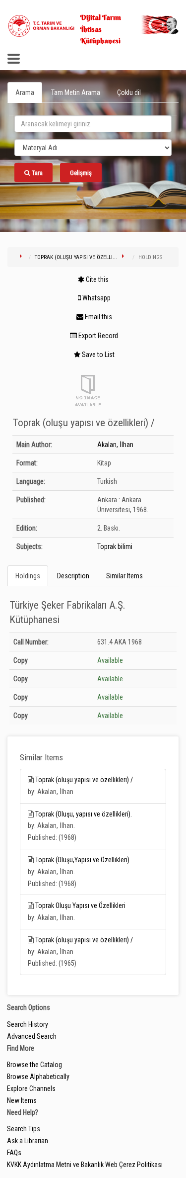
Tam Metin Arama (75, 92)
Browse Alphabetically (38, 1077)
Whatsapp (96, 298)
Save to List (97, 355)
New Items (22, 1100)
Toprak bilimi (114, 546)
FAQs (14, 1153)
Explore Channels (31, 1088)
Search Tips (23, 1129)
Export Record (97, 336)
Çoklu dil (129, 92)
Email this (97, 317)
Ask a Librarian (27, 1141)
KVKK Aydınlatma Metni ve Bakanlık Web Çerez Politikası (85, 1165)
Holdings (27, 576)
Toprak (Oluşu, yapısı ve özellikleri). (83, 814)
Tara (36, 173)
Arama (24, 92)
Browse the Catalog (34, 1065)
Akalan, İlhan (115, 445)
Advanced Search (32, 1036)
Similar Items (124, 576)
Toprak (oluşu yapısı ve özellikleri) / (84, 780)
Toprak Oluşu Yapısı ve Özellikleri (80, 905)
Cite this (96, 279)
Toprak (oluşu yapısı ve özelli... (76, 257)
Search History (27, 1024)
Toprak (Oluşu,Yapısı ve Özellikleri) (82, 860)
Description (73, 576)
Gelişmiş (81, 173)
